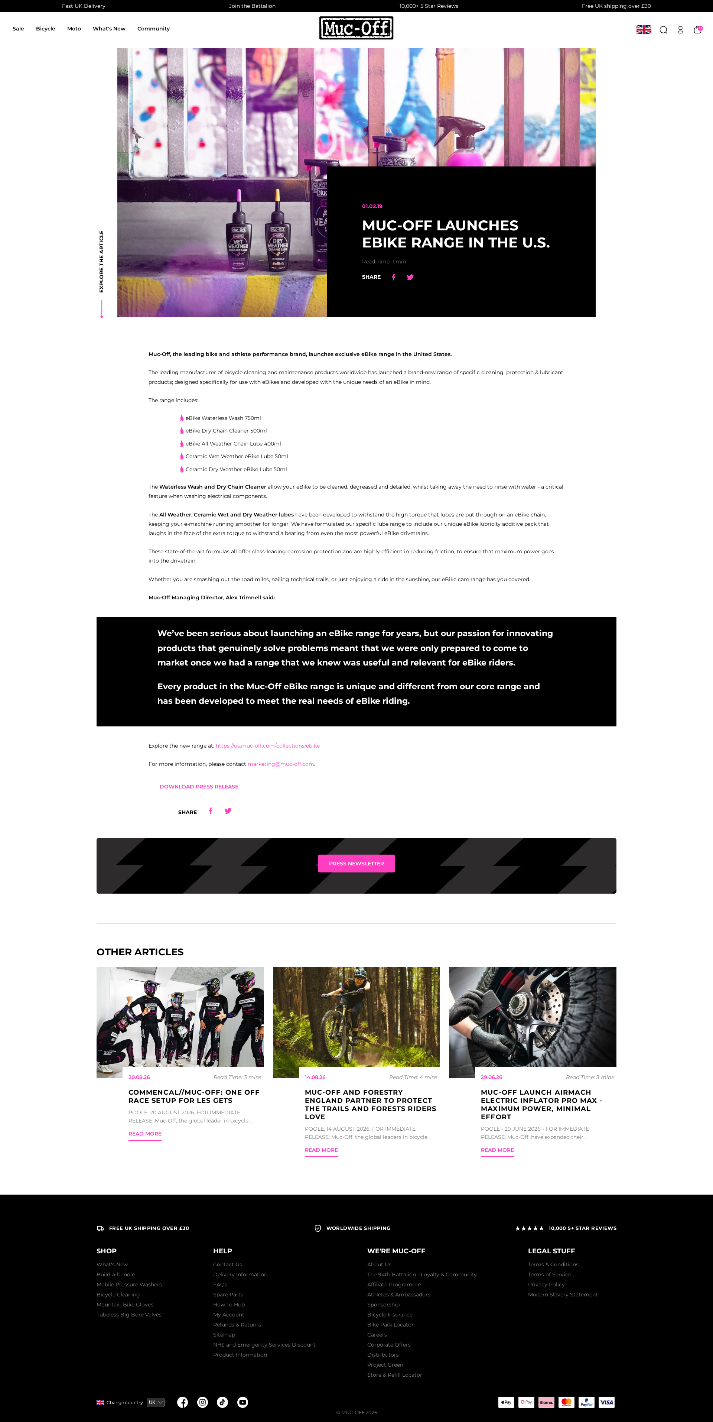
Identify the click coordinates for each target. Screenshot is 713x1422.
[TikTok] (222, 1402)
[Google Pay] (526, 1402)
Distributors (383, 1354)
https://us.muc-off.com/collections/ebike (268, 745)
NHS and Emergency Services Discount (264, 1344)
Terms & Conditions (553, 1264)
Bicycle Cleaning (118, 1294)
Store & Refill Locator (394, 1374)
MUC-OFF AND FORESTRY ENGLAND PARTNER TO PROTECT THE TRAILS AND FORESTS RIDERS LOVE (370, 1104)
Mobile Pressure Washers (129, 1284)
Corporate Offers (389, 1344)
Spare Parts (228, 1294)
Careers (377, 1334)
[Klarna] (546, 1402)
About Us (379, 1264)
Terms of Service (549, 1274)
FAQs (220, 1284)
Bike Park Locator (390, 1324)
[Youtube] (242, 1402)
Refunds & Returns (237, 1324)
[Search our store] (663, 29)
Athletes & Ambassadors (398, 1294)
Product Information (240, 1354)
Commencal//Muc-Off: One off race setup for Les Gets (194, 1096)
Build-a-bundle (116, 1274)
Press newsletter (356, 863)
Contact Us (227, 1264)
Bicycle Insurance (390, 1314)
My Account (228, 1314)
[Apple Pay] (506, 1402)
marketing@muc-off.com (281, 764)
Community (153, 28)
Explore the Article (101, 262)
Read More (145, 1133)
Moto (74, 28)
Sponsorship (383, 1304)
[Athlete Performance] (566, 1402)
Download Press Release (199, 786)
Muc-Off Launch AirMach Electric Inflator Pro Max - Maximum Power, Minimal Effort (541, 1104)
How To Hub (229, 1304)
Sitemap (224, 1334)
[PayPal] (586, 1402)
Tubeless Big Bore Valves (129, 1314)
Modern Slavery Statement (563, 1294)
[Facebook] (182, 1402)
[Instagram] (202, 1402)
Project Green (385, 1364)
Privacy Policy (546, 1284)
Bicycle (45, 28)
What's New (109, 28)
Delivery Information (240, 1274)
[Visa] (606, 1402)
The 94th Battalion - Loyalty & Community (422, 1274)
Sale (18, 28)
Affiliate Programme (394, 1284)
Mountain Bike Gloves (125, 1304)
